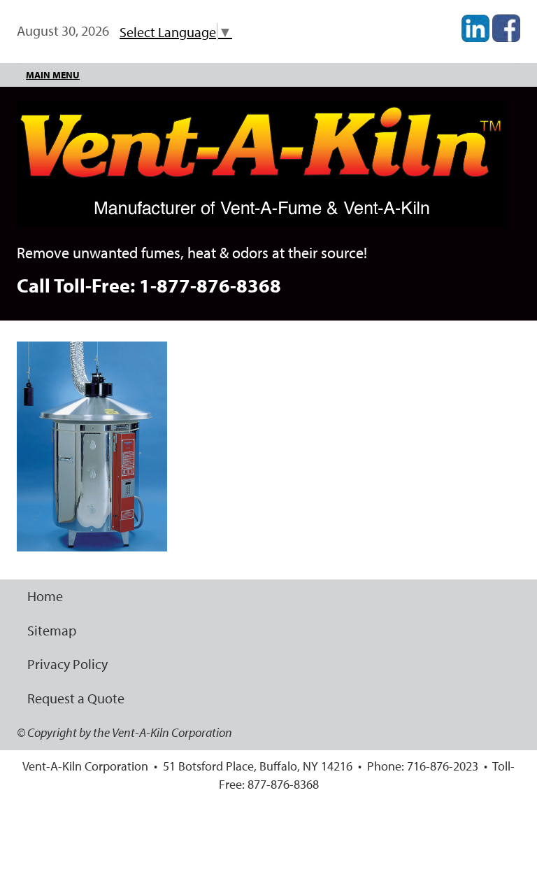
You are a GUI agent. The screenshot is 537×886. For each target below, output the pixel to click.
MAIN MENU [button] (53, 75)
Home (45, 596)
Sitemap (51, 630)
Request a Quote (75, 698)
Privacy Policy (67, 664)
